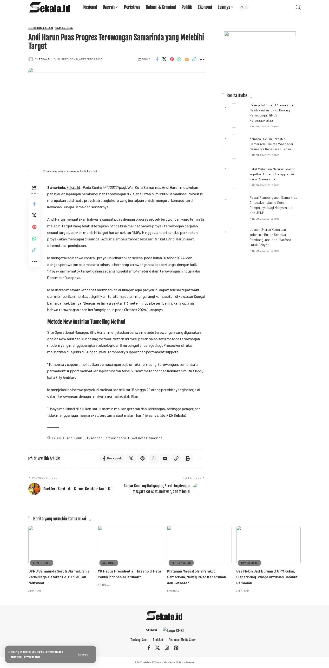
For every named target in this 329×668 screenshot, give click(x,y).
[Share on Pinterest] (171, 59)
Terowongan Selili (117, 438)
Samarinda (64, 28)
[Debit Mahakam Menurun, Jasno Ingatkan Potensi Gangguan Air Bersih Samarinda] (234, 177)
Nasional (108, 562)
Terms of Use (31, 657)
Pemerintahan (40, 28)
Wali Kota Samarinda (147, 438)
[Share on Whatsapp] (179, 59)
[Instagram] (167, 648)
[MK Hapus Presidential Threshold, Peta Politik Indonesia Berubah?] (130, 545)
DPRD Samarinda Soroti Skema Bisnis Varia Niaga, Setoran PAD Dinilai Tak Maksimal (58, 577)
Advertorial (41, 562)
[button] (83, 654)
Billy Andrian (93, 438)
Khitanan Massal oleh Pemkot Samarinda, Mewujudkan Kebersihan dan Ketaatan (196, 577)
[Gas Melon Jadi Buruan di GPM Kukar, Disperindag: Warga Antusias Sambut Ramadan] (268, 545)
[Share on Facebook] (156, 59)
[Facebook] (149, 648)
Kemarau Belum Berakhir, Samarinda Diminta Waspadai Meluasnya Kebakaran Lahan (271, 144)
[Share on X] (164, 59)
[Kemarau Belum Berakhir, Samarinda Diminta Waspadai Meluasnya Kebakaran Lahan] (234, 147)
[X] (157, 648)
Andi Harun (75, 438)
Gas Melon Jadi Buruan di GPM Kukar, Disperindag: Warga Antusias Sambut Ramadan (267, 577)
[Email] (186, 59)
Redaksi (44, 59)
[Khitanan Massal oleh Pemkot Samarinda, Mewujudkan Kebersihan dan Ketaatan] (199, 545)
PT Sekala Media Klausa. (163, 662)
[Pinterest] (175, 648)
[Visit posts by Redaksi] (30, 59)
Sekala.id (73, 187)
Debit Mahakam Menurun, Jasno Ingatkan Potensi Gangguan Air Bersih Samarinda (272, 174)
